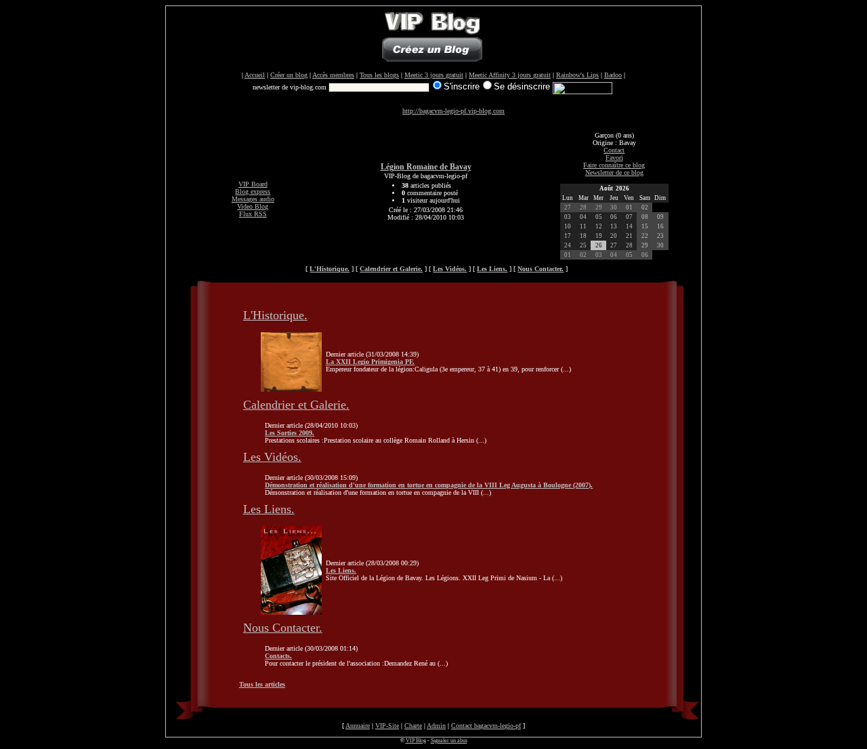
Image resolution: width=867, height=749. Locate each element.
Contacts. (278, 656)
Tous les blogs (379, 75)
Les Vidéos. (272, 457)
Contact (614, 150)
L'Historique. (275, 315)
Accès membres (333, 75)
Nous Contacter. (282, 627)
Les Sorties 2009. (289, 433)
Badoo (613, 75)
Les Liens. (269, 509)
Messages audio (253, 199)
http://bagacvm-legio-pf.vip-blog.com (453, 111)
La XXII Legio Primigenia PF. (370, 361)
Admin (436, 725)
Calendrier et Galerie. (296, 404)
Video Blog (252, 206)
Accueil (255, 75)
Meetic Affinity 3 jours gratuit (510, 75)
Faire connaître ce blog (614, 165)
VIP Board (253, 184)
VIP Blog (416, 740)
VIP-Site (387, 725)
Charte (413, 725)
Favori (614, 157)
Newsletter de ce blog (614, 172)
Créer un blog (289, 75)
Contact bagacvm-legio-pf (486, 725)
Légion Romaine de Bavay (426, 167)
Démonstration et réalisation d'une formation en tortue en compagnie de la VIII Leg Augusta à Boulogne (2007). (429, 485)
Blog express (252, 191)
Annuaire (357, 725)
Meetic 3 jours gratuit (433, 75)
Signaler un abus (449, 740)
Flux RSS (253, 214)
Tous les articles (262, 684)
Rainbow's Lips (577, 75)
